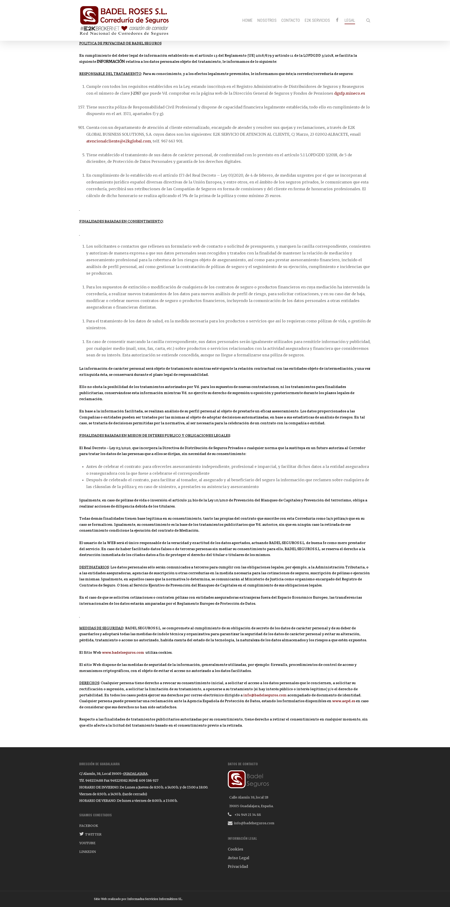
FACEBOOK (88, 826)
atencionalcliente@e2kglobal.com (118, 141)
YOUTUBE (87, 843)
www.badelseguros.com (123, 652)
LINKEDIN (87, 852)
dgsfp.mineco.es (349, 93)
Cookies (235, 849)
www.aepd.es (343, 700)
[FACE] (337, 20)
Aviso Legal (238, 857)
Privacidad (238, 866)
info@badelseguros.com (265, 695)
